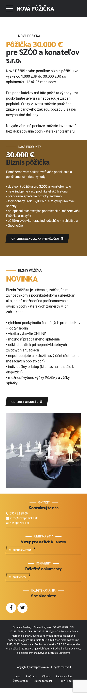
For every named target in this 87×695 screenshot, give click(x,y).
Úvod (17, 676)
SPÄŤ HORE (67, 681)
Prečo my (31, 676)
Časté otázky (20, 681)
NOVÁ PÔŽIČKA (35, 8)
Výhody (46, 676)
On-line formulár (43, 681)
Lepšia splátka (64, 676)
